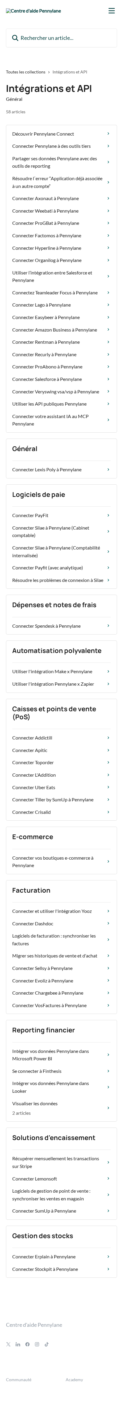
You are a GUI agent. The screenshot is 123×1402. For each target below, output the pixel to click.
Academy (74, 1379)
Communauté (18, 1379)
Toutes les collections (25, 71)
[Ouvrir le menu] (111, 10)
